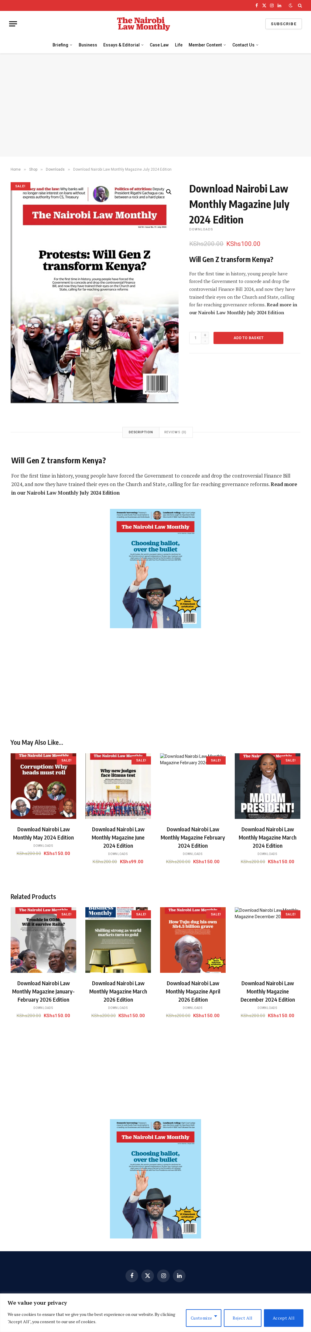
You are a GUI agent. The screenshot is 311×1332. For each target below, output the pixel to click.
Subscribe (283, 24)
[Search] (299, 5)
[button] (168, 191)
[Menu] (13, 24)
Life (179, 45)
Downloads (55, 169)
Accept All (284, 1318)
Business (88, 45)
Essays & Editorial (121, 45)
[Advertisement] (155, 105)
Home (16, 169)
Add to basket (249, 338)
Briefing (60, 45)
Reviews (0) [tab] (175, 432)
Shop (33, 169)
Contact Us (243, 45)
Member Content (205, 45)
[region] (155, 1312)
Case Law (159, 45)
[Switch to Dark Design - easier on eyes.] (290, 5)
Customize (201, 1318)
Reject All (243, 1318)
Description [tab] (141, 432)
